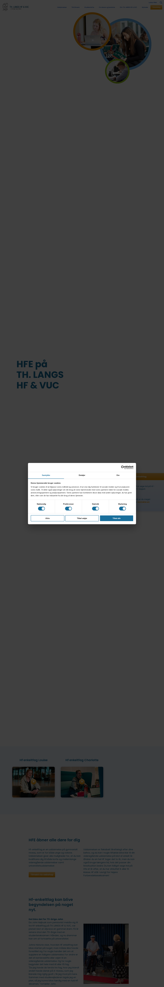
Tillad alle (117, 518)
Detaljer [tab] (82, 475)
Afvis (47, 518)
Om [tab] (117, 475)
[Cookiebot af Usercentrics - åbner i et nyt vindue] (122, 467)
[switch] (68, 509)
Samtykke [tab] (46, 475)
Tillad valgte (82, 518)
